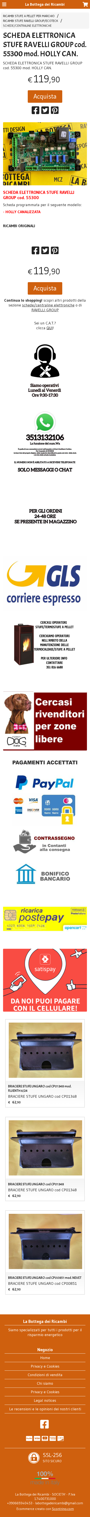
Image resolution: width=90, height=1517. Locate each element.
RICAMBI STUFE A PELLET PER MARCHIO (29, 16)
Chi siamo (45, 1383)
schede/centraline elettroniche (48, 305)
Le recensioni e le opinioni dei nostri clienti (45, 1409)
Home (45, 1357)
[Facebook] (44, 1426)
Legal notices (45, 1400)
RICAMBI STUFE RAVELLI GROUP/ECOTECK (30, 21)
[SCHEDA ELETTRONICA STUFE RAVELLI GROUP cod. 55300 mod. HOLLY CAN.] (45, 153)
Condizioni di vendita (45, 1374)
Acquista (45, 96)
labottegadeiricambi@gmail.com (59, 1503)
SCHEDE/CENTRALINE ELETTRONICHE (27, 26)
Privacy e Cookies (45, 1366)
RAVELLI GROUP (45, 310)
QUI (50, 328)
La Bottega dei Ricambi (45, 4)
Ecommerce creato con (45, 1508)
